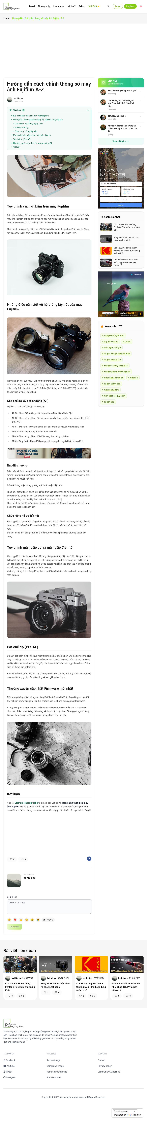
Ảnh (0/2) (49, 920)
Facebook (10, 1060)
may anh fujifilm (110, 390)
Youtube (10, 1066)
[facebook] (89, 858)
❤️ (15, 919)
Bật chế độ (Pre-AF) (22, 139)
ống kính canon (110, 341)
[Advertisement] (73, 49)
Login (117, 6)
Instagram (10, 1077)
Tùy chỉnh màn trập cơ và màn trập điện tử (32, 135)
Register (130, 6)
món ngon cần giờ (111, 347)
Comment (14, 927)
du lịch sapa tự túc (111, 360)
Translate (137, 1114)
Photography (44, 6)
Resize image (53, 1060)
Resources (58, 6)
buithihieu (18, 98)
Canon (126, 341)
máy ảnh (133, 378)
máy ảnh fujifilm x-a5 (112, 378)
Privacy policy (105, 1066)
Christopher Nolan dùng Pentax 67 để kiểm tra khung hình (20, 987)
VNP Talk (93, 6)
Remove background (57, 1071)
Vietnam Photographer (27, 802)
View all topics (119, 141)
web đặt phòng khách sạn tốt (116, 372)
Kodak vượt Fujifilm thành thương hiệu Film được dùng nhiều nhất (91, 987)
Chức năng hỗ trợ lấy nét (26, 131)
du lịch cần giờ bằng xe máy (116, 353)
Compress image (55, 1066)
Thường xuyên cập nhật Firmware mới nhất (32, 143)
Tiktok (8, 1071)
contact (101, 1060)
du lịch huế (108, 402)
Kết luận (16, 147)
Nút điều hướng (21, 127)
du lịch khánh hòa (111, 384)
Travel (32, 6)
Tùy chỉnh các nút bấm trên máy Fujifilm (31, 116)
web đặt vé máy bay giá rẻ (115, 366)
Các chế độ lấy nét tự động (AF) (29, 123)
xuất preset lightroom (113, 335)
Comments (12, 897)
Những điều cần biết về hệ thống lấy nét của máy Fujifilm (38, 119)
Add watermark (54, 1077)
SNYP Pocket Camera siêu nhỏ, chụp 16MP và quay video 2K (126, 987)
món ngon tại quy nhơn (113, 396)
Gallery (82, 6)
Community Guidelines (109, 1071)
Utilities (70, 6)
